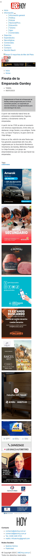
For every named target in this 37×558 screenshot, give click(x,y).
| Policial (11, 20)
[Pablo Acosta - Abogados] (16, 468)
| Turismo (11, 28)
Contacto (7, 48)
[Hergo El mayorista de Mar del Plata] (19, 54)
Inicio (6, 10)
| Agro (10, 30)
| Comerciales (13, 33)
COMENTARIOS (6, 164)
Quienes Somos (12, 546)
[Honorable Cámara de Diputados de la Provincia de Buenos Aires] (16, 292)
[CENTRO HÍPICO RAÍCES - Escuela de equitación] (16, 355)
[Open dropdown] (15, 13)
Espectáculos (9, 38)
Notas (8, 73)
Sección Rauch (10, 50)
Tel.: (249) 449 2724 (14, 536)
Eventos (7, 45)
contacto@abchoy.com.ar (16, 531)
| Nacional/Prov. (14, 23)
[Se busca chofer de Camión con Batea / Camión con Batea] (16, 323)
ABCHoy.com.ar (24, 553)
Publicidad (10, 548)
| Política (11, 18)
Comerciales (9, 43)
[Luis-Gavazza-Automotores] (16, 436)
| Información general (16, 15)
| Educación (12, 25)
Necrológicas (9, 40)
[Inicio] (18, 6)
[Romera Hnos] (16, 186)
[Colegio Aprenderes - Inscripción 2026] (16, 224)
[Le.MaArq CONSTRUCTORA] (18, 64)
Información (8, 13)
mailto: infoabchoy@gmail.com (18, 538)
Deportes (7, 35)
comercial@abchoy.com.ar (16, 533)
